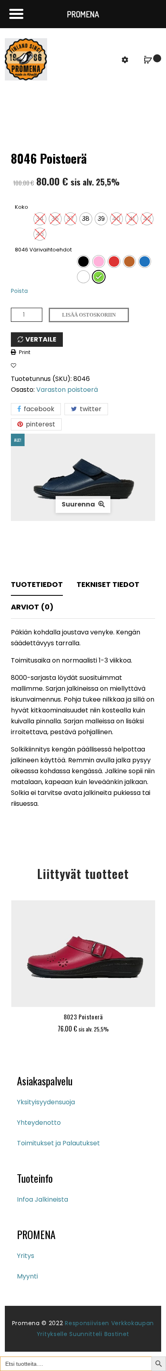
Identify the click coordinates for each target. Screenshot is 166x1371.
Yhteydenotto (39, 1122)
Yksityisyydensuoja (46, 1102)
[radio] (40, 219)
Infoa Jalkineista (42, 1199)
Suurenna (79, 504)
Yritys (25, 1255)
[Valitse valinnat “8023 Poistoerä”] (62, 997)
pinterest (39, 424)
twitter (90, 409)
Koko (21, 207)
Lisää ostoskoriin (89, 315)
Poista (19, 291)
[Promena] (26, 59)
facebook (38, 409)
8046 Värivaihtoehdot (43, 249)
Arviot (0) (32, 607)
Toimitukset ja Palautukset (58, 1143)
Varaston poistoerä (67, 389)
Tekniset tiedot (108, 584)
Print (24, 352)
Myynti (27, 1276)
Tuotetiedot (37, 584)
